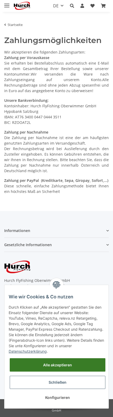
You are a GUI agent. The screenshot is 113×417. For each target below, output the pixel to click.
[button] (72, 6)
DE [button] (56, 6)
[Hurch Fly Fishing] (22, 6)
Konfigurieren (57, 397)
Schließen (57, 382)
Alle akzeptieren (57, 365)
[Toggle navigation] (6, 3)
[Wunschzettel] (92, 6)
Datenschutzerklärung (28, 351)
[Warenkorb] (103, 6)
